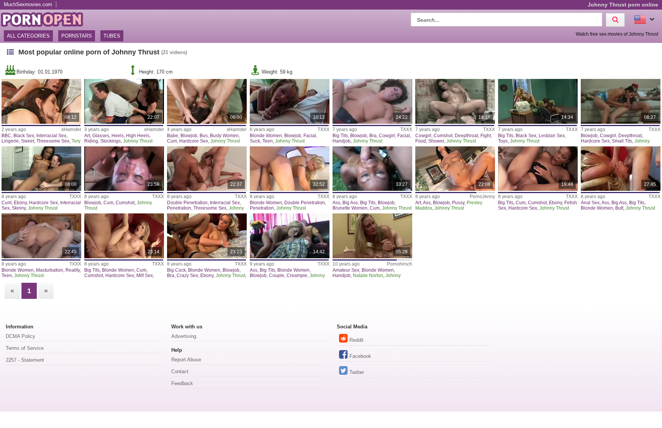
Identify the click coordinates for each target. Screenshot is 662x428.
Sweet (27, 141)
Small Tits (622, 141)
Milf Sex (144, 275)
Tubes (111, 36)
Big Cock (176, 270)
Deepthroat (466, 135)
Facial (309, 135)
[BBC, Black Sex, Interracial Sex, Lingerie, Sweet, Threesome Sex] (41, 101)
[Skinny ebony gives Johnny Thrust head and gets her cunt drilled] (41, 168)
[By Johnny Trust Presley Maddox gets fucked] (455, 168)
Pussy (458, 202)
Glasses (100, 135)
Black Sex (23, 135)
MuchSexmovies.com (28, 4)
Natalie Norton (368, 275)
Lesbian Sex (552, 135)
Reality (73, 270)
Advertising (183, 336)
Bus (204, 135)
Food (420, 141)
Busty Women (224, 135)
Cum (172, 141)
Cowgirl (387, 135)
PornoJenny (482, 196)
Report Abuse (186, 359)
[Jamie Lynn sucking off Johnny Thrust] (289, 101)
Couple (276, 275)
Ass (336, 202)
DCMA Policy (20, 336)
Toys (503, 141)
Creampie (297, 275)
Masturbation (49, 270)
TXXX (323, 129)
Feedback (182, 383)
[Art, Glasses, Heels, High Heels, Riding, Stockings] (124, 101)
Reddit (356, 340)
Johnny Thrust (137, 141)
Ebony (20, 202)
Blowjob (188, 135)
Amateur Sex (346, 270)
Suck (255, 141)
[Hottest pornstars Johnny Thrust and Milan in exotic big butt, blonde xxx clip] (620, 168)
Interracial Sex (51, 135)
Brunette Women (350, 208)
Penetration (179, 208)
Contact (179, 371)
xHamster (71, 129)
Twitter (356, 372)
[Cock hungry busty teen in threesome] (206, 101)
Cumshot (443, 135)
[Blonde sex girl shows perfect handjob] (372, 235)
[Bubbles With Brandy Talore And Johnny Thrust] (372, 101)
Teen (267, 141)
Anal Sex (590, 202)
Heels (117, 135)
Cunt (6, 202)
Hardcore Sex (193, 141)
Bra (373, 135)
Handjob (342, 141)
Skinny (19, 208)
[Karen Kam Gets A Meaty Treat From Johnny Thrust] (620, 101)
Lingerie (10, 141)
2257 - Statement (25, 360)
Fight (485, 135)
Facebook (360, 356)
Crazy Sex (187, 275)
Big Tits (340, 135)
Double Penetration (187, 202)
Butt (619, 208)
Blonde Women (266, 135)
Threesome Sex (52, 141)
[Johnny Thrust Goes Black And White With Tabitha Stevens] (537, 101)
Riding (91, 141)
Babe (172, 135)
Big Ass (350, 202)
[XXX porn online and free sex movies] (46, 18)
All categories (28, 36)
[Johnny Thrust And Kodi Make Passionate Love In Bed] (289, 235)
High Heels (137, 135)
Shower (436, 141)
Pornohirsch (399, 264)
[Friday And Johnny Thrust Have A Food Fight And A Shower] (455, 101)
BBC (6, 135)
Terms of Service (25, 348)
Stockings (110, 141)
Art (87, 135)
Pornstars (76, 36)
